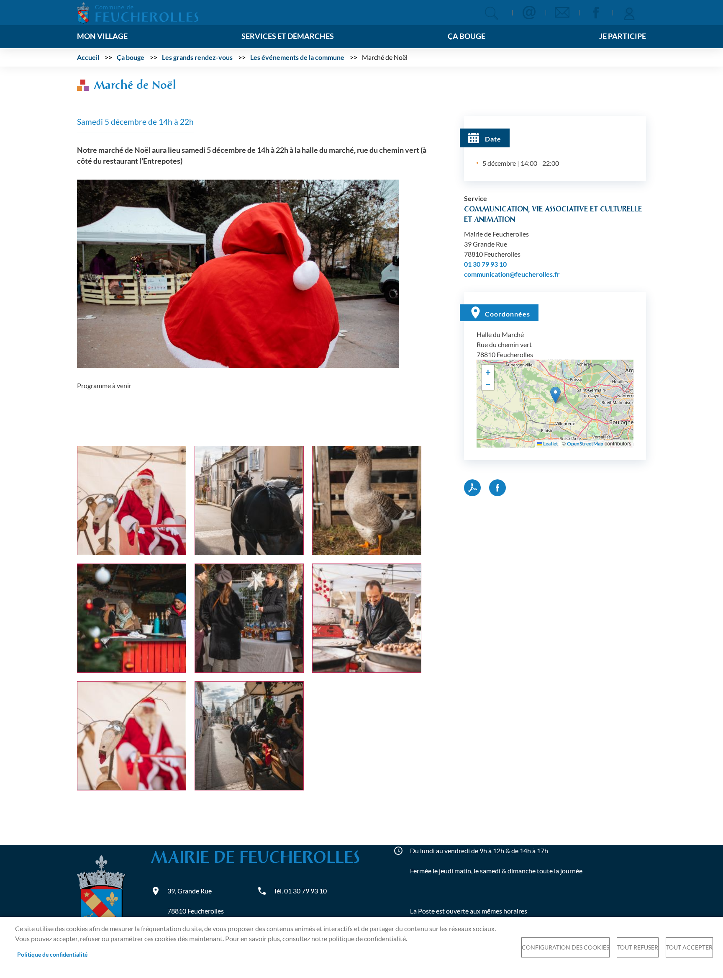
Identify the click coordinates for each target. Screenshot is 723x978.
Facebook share (497, 487)
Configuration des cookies (565, 947)
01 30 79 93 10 (485, 264)
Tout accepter (689, 947)
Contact (528, 12)
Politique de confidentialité (52, 954)
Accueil (88, 57)
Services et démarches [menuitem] (287, 36)
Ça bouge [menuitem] (466, 36)
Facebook (595, 12)
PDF (472, 487)
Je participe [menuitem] (622, 36)
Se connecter (629, 12)
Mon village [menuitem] (102, 36)
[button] (238, 273)
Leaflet (550, 443)
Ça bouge (130, 57)
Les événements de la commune (297, 57)
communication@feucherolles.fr (512, 274)
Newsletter (562, 12)
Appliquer (491, 13)
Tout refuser (637, 947)
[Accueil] (137, 12)
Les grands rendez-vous (197, 57)
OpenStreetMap (585, 443)
